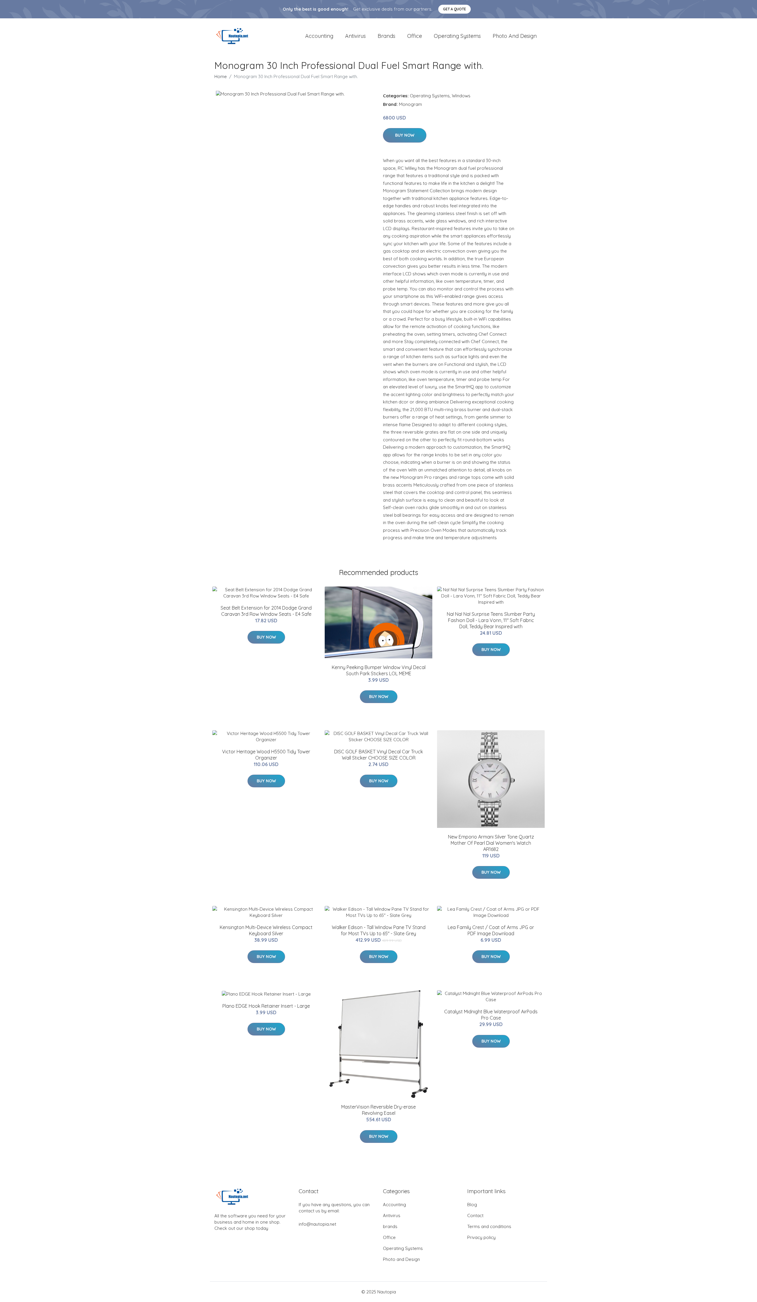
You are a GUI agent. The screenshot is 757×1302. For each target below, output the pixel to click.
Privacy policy (481, 1237)
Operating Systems (457, 36)
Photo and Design (515, 36)
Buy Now (404, 135)
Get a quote (454, 9)
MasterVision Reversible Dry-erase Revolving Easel (378, 1110)
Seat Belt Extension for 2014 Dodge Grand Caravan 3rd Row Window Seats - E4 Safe (266, 611)
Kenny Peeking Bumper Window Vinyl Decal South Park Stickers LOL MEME (379, 670)
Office (414, 36)
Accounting (319, 36)
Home (220, 76)
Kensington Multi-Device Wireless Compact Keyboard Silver (266, 930)
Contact (475, 1215)
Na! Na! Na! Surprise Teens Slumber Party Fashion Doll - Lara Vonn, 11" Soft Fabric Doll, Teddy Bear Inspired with (491, 620)
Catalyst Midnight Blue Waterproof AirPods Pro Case (491, 1015)
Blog (472, 1204)
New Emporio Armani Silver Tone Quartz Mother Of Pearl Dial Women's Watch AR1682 (491, 843)
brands (386, 36)
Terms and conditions (489, 1226)
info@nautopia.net (317, 1224)
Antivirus (355, 36)
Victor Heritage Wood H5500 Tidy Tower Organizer (266, 755)
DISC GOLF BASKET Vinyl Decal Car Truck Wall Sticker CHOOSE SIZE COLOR (378, 755)
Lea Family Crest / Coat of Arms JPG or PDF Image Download (491, 930)
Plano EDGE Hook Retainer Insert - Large (266, 1006)
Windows (461, 95)
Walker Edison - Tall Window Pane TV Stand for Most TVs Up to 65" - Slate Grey (379, 930)
